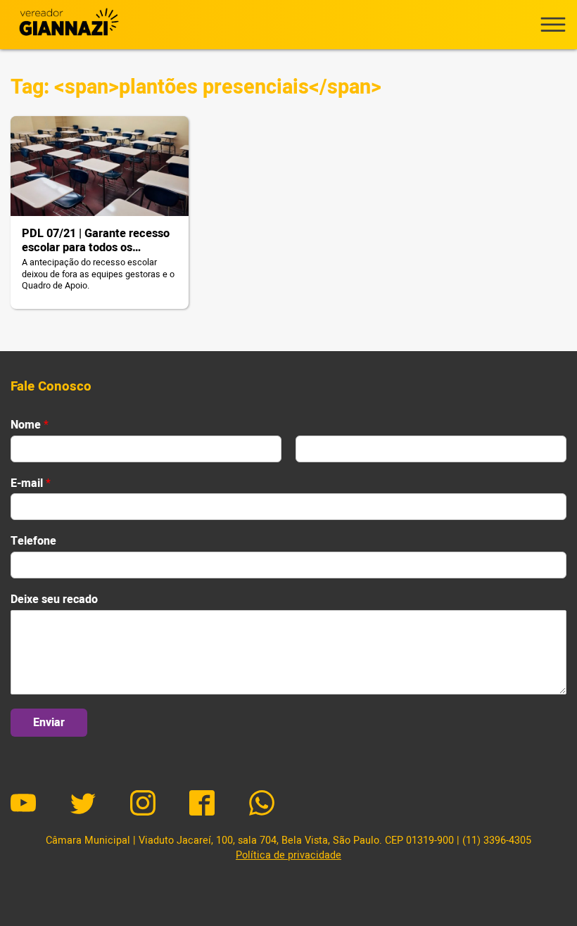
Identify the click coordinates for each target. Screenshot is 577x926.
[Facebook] (202, 805)
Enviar (49, 722)
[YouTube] (23, 805)
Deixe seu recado (54, 599)
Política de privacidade (288, 855)
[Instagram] (143, 805)
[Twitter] (83, 805)
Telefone (33, 541)
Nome (30, 425)
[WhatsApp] (261, 805)
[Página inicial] (67, 25)
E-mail (31, 483)
